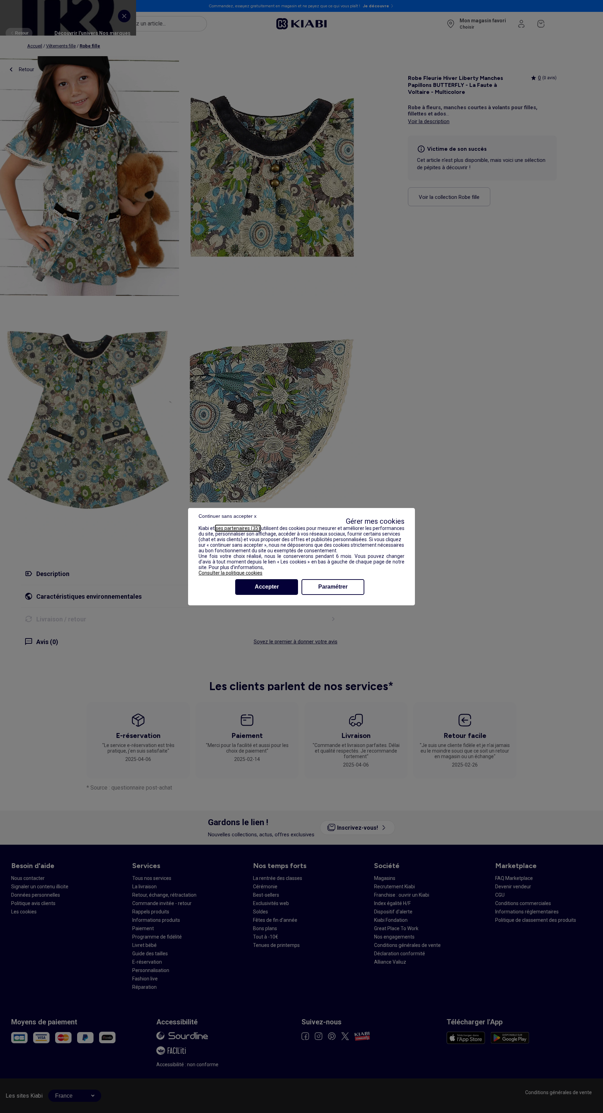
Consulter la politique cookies (230, 573)
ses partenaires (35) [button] (238, 528)
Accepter (267, 587)
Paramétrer (333, 587)
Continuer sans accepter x (227, 516)
